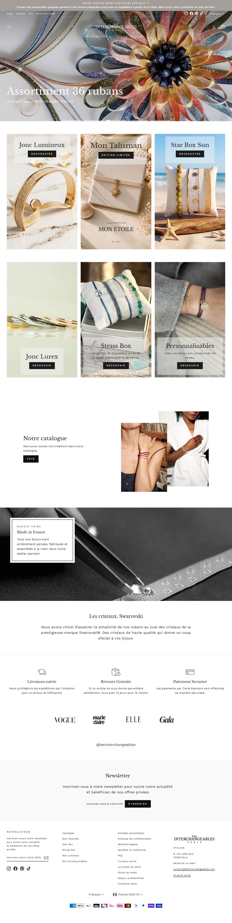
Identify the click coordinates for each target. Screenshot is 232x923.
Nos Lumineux (70, 855)
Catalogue (68, 833)
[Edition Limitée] (116, 191)
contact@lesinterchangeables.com (194, 869)
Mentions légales (128, 844)
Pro (31, 13)
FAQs (10, 13)
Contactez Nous (127, 883)
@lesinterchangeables (116, 745)
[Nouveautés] (42, 191)
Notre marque (96, 36)
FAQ (120, 855)
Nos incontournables (74, 861)
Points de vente (45, 13)
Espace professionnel (131, 878)
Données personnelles (131, 833)
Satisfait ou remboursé (132, 850)
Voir (31, 459)
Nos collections (130, 36)
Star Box (67, 844)
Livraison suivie (127, 861)
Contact (21, 13)
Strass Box (68, 850)
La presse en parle (129, 866)
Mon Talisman (70, 838)
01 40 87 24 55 (182, 875)
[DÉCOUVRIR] (42, 319)
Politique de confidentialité (134, 838)
